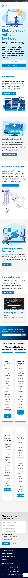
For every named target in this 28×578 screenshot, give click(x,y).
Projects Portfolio (11, 277)
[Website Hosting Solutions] (14, 96)
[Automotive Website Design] (14, 188)
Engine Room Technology (8, 254)
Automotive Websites (13, 166)
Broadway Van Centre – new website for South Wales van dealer (13, 313)
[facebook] (10, 567)
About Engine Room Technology (12, 250)
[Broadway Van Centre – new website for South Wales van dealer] (14, 298)
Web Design (18, 317)
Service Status (24, 1)
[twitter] (12, 567)
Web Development (11, 139)
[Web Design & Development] (14, 121)
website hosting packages (12, 83)
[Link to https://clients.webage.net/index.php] (11, 1)
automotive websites (13, 173)
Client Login (15, 1)
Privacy (14, 543)
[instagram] (15, 567)
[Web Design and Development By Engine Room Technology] (14, 223)
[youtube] (17, 567)
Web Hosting (8, 76)
